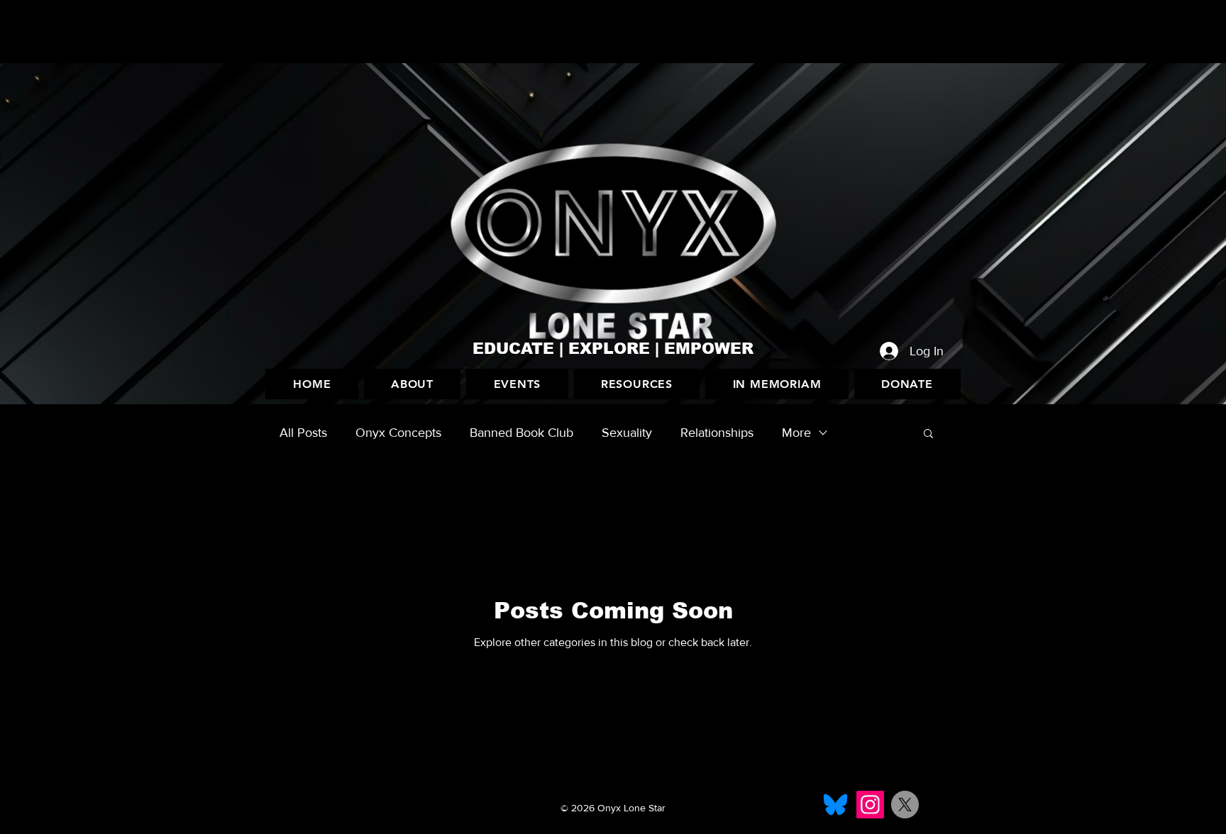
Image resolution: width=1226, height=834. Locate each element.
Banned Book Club (521, 433)
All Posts (303, 433)
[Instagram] (870, 804)
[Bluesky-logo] (835, 804)
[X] (905, 804)
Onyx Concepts (398, 433)
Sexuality (627, 433)
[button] (517, 384)
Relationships (716, 433)
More (796, 433)
